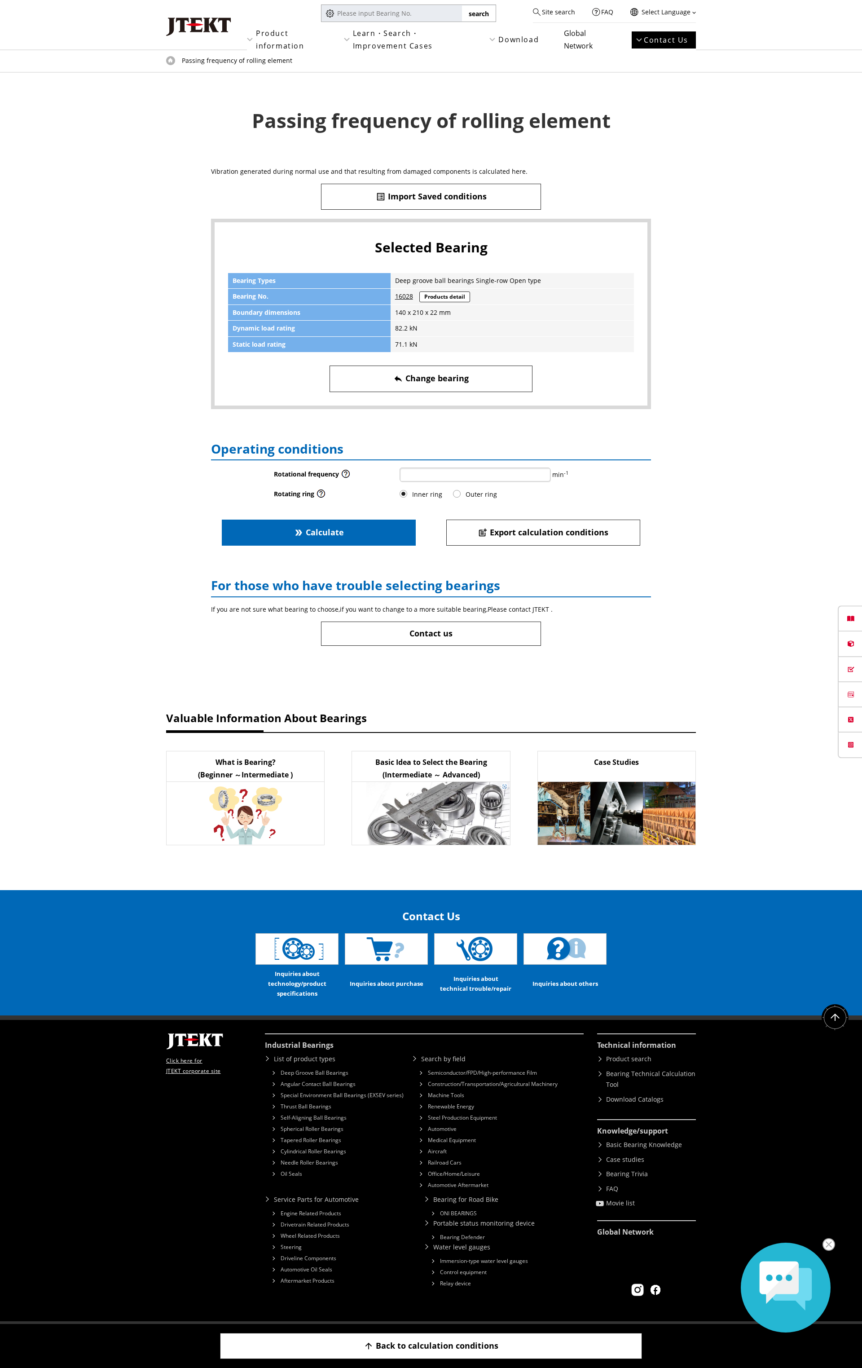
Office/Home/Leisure (454, 1174)
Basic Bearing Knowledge (644, 1144)
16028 (404, 296)
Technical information (636, 1045)
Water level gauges (461, 1247)
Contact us (431, 633)
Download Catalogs (635, 1099)
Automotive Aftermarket (458, 1185)
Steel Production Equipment (462, 1117)
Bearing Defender (462, 1237)
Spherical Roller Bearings (312, 1129)
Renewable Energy (451, 1106)
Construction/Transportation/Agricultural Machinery (493, 1084)
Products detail (444, 296)
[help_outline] (345, 476)
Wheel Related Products (310, 1236)
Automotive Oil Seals (306, 1269)
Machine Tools (446, 1095)
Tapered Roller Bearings (311, 1140)
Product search (628, 1059)
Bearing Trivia (627, 1173)
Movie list (620, 1203)
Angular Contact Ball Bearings (318, 1084)
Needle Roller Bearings (309, 1162)
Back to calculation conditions (431, 1345)
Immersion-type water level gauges (484, 1261)
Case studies (625, 1159)
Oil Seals (291, 1174)
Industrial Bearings (299, 1045)
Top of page (170, 60)
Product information (280, 39)
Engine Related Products (311, 1213)
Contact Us (666, 40)
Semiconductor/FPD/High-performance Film (482, 1073)
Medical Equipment (452, 1140)
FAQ (607, 12)
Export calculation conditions (543, 532)
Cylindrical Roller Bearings (313, 1151)
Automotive (442, 1129)
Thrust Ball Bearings (306, 1106)
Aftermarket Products (307, 1280)
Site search (558, 12)
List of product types (304, 1059)
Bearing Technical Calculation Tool (650, 1079)
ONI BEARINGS (458, 1213)
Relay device (455, 1283)
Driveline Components (308, 1258)
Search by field (443, 1059)
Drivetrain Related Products (315, 1224)
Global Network (578, 39)
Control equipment (463, 1272)
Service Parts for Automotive (316, 1199)
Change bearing (431, 378)
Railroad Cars (445, 1162)
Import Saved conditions (431, 196)
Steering (291, 1247)
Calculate (319, 532)
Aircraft (437, 1151)
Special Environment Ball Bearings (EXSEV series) (342, 1095)
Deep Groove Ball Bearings (314, 1073)
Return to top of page (835, 1017)
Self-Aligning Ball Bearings (314, 1117)
